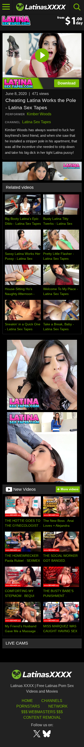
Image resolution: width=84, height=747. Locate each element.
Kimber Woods (39, 114)
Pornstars (28, 706)
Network (58, 706)
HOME (27, 701)
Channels (51, 701)
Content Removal (42, 717)
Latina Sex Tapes (36, 122)
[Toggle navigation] (6, 7)
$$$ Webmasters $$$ (42, 712)
